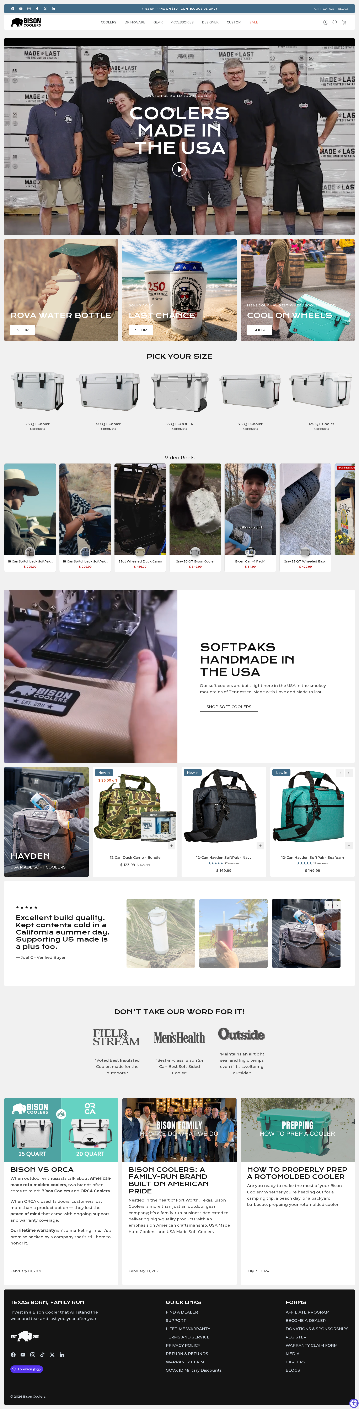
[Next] (349, 773)
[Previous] (340, 773)
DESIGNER (210, 22)
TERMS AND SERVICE (188, 1337)
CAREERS (295, 1362)
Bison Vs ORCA (42, 1170)
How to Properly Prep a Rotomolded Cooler (297, 1173)
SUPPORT (176, 1320)
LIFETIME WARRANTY (188, 1328)
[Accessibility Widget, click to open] (354, 1403)
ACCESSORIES (182, 22)
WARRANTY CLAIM (185, 1362)
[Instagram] (29, 8)
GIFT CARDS (324, 9)
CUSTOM (234, 22)
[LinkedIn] (53, 8)
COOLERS (108, 22)
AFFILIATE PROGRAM (307, 1312)
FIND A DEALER (182, 1312)
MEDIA (293, 1353)
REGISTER (296, 1337)
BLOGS (343, 9)
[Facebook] (13, 8)
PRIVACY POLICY (183, 1345)
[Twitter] (45, 8)
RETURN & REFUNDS (187, 1353)
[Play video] (179, 170)
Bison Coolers (34, 1396)
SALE (254, 22)
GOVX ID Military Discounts (194, 1370)
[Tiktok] (37, 8)
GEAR (158, 22)
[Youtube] (21, 8)
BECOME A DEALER (306, 1320)
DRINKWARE (135, 22)
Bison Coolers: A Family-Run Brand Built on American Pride (169, 1180)
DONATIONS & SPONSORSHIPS (317, 1328)
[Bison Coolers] (26, 22)
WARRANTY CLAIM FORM (312, 1345)
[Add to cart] (171, 845)
